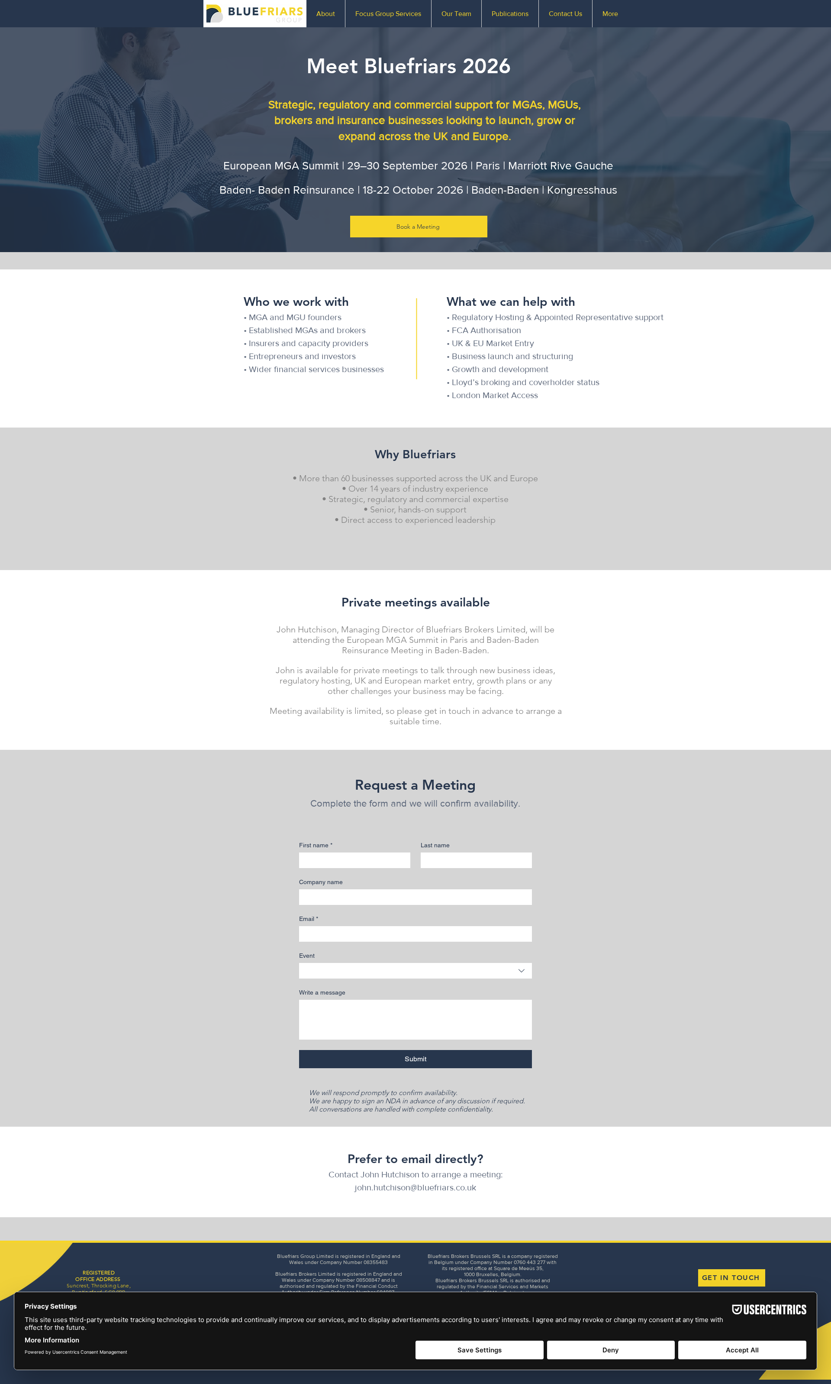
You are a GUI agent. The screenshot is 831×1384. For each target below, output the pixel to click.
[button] (388, 13)
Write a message (322, 992)
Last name (435, 845)
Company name (321, 881)
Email (308, 918)
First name (315, 845)
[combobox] (415, 971)
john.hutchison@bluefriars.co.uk (415, 1187)
